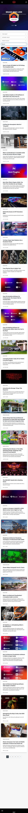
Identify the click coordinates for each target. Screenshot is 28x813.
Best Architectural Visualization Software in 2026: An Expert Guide (14, 655)
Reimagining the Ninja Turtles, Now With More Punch (13, 714)
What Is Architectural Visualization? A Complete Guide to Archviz (12, 596)
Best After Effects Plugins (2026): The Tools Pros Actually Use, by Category (13, 183)
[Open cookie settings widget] (2, 810)
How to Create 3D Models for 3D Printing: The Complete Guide (14, 66)
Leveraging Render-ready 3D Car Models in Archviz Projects (13, 359)
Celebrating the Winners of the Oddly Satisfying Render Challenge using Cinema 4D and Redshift (13, 450)
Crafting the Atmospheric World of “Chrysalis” (12, 125)
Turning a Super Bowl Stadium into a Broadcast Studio (12, 241)
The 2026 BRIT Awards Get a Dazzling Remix (13, 481)
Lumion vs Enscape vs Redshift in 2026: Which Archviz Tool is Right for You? (13, 509)
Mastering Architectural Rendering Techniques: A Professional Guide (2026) (13, 538)
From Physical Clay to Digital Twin (12, 268)
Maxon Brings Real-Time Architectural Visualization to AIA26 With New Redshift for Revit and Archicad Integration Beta (14, 419)
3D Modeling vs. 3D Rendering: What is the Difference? (13, 625)
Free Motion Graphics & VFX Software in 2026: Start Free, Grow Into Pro (13, 95)
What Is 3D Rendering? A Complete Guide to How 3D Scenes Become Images (14, 153)
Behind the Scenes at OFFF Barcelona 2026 (13, 212)
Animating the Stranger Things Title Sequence (12, 389)
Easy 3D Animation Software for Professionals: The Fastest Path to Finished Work (12, 298)
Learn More (14, 19)
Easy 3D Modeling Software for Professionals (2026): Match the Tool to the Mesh (13, 329)
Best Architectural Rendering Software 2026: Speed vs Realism (13, 685)
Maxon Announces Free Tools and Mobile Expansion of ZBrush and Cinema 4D (13, 742)
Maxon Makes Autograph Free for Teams (13, 567)
